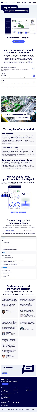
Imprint (9, 409)
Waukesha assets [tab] (27, 230)
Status (23, 409)
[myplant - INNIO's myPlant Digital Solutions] (4, 2)
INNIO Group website (29, 390)
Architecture (15, 389)
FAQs (14, 393)
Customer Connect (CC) (5, 394)
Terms (20, 409)
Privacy (12, 409)
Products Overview (4, 389)
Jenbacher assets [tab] (10, 230)
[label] (2, 404)
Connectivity (16, 390)
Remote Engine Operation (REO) (6, 393)
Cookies (16, 409)
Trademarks (27, 409)
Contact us (27, 389)
